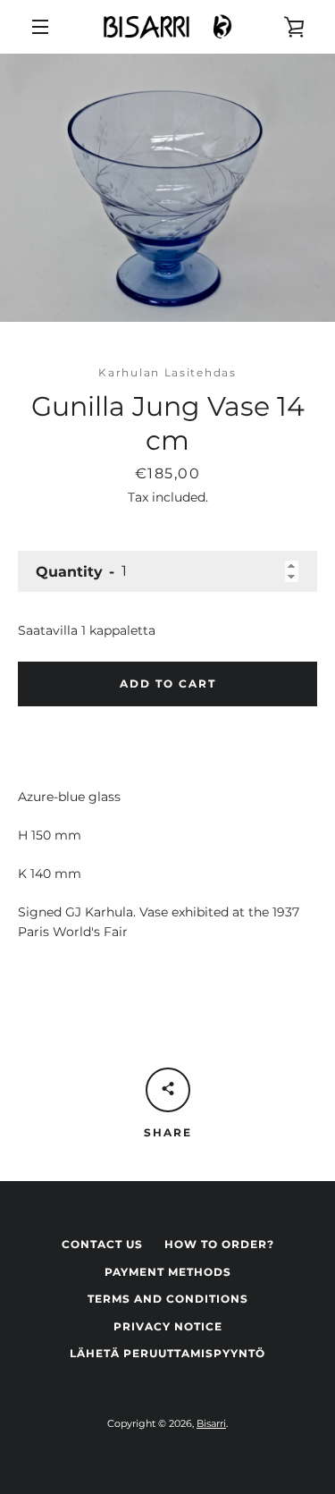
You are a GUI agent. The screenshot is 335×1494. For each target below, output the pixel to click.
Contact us (102, 1244)
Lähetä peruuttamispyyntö (167, 1353)
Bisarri (211, 1423)
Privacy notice (167, 1326)
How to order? (219, 1244)
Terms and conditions (168, 1298)
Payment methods (168, 1272)
